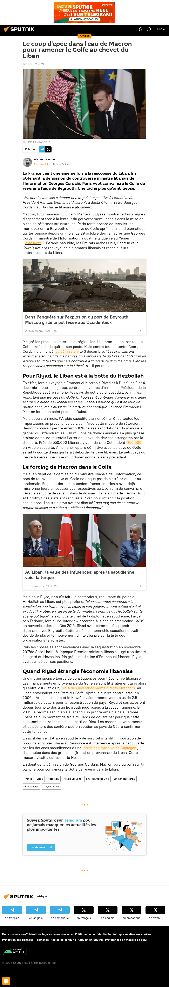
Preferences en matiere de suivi (126, 940)
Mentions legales (40, 934)
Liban (40, 778)
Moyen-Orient (51, 786)
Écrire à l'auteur (61, 164)
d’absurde (33, 243)
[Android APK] (15, 951)
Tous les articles (42, 164)
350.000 (134, 442)
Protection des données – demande (25, 940)
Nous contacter (63, 934)
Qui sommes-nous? (15, 934)
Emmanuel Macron (124, 778)
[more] (141, 330)
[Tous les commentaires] (6, 981)
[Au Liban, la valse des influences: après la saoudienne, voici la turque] (84, 540)
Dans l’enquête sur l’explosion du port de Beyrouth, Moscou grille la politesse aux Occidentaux (77, 319)
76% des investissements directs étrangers (98, 688)
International (32, 786)
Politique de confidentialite (93, 934)
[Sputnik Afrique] (20, 33)
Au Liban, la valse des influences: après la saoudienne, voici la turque (80, 574)
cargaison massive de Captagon (109, 747)
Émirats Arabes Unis (97, 778)
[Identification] (141, 29)
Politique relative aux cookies (132, 934)
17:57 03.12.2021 (33, 64)
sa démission (67, 351)
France (28, 778)
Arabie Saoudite (72, 778)
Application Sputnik (90, 940)
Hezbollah (53, 778)
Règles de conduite (63, 940)
